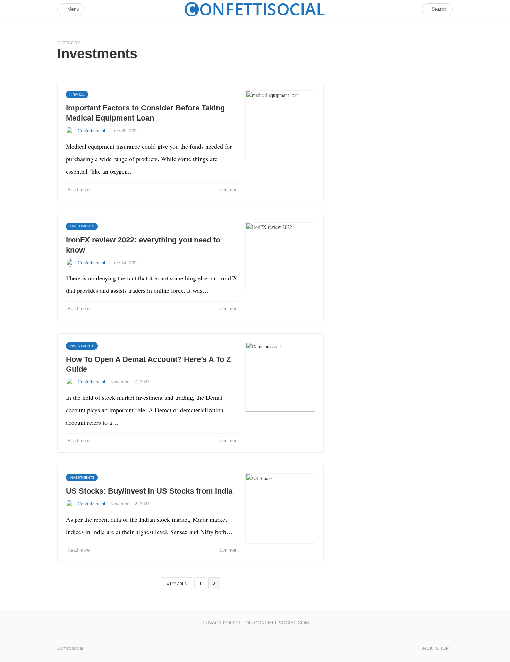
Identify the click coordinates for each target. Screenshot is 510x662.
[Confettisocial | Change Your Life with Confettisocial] (255, 9)
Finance (77, 94)
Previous (178, 583)
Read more (79, 189)
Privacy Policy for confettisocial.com (255, 623)
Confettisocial (91, 130)
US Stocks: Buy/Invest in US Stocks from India (149, 491)
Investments (81, 226)
